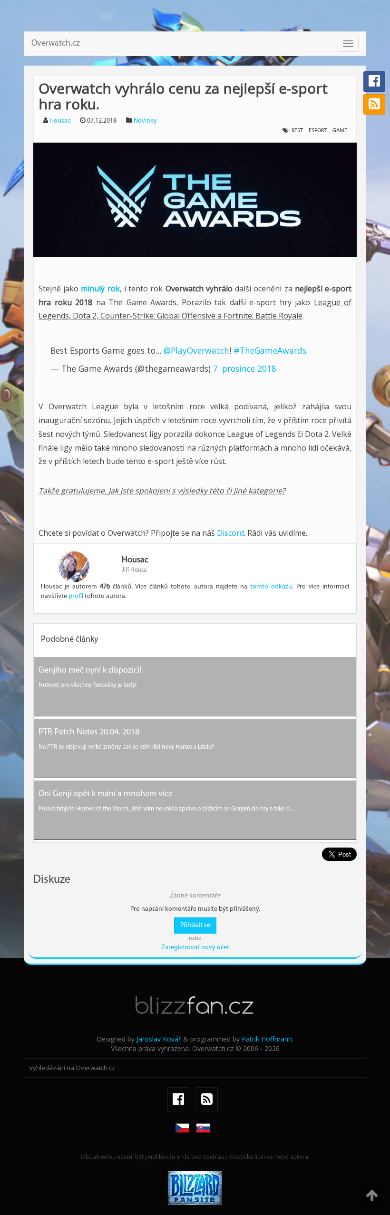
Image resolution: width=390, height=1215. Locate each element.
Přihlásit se (195, 925)
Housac (59, 121)
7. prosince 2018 (244, 368)
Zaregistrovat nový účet (195, 947)
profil (75, 596)
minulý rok (100, 288)
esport (318, 131)
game (339, 131)
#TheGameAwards (270, 350)
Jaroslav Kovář (158, 1038)
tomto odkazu (271, 586)
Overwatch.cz (55, 43)
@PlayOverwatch (196, 350)
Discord (230, 533)
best (297, 131)
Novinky (145, 121)
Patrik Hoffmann (267, 1038)
